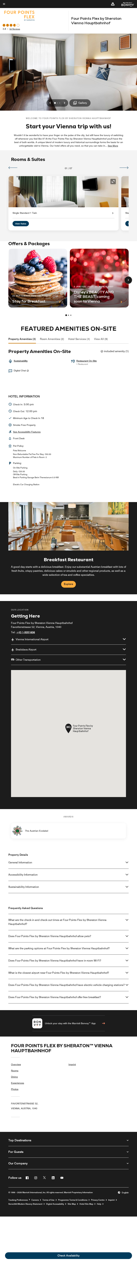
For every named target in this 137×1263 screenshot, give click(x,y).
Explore (68, 584)
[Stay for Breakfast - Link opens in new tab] (37, 278)
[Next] (124, 167)
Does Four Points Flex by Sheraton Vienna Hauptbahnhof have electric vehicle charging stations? (66, 985)
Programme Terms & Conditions (72, 1200)
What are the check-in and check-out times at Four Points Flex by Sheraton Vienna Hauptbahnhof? (57, 922)
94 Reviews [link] (15, 29)
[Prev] (13, 167)
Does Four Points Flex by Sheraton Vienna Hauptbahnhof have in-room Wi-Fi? (54, 960)
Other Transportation (28, 659)
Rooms (14, 1070)
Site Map (72, 1204)
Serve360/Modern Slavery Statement (25, 1204)
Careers (35, 1200)
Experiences (17, 1083)
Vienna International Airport (32, 639)
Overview (16, 1064)
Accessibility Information (23, 874)
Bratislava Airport (26, 649)
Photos (14, 1089)
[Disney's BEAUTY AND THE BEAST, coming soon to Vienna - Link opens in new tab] (99, 278)
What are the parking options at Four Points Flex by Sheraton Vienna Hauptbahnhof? (59, 948)
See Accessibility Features (27, 432)
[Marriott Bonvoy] (125, 4)
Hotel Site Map (86, 1204)
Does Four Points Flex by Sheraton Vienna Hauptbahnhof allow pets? (49, 936)
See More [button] (113, 145)
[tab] (22, 339)
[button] (112, 4)
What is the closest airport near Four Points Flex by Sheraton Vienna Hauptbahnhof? (58, 972)
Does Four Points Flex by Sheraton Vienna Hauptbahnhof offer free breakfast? (54, 997)
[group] (68, 548)
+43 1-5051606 (25, 632)
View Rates (20, 223)
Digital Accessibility (55, 1204)
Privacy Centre (98, 1200)
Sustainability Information (23, 886)
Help (99, 1204)
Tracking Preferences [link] (18, 1200)
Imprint (72, 1064)
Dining (14, 1076)
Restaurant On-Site (86, 360)
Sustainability (21, 360)
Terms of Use (48, 1200)
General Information (20, 862)
